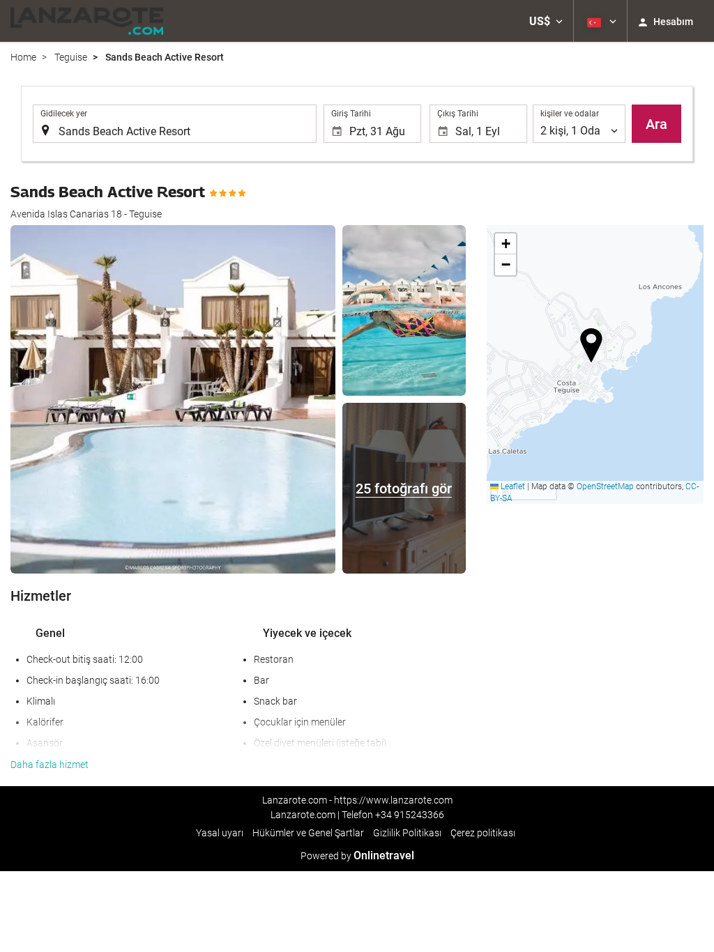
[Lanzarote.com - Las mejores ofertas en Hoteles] (86, 21)
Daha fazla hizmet (49, 764)
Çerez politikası (482, 832)
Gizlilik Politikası (407, 832)
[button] (546, 21)
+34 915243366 (409, 814)
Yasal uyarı (219, 832)
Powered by (357, 855)
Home (23, 57)
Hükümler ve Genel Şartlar (308, 832)
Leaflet (512, 486)
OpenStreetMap (605, 486)
